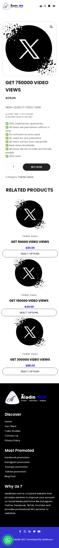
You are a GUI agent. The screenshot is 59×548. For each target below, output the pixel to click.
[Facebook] (20, 531)
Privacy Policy (12, 440)
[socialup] (26, 398)
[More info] (49, 6)
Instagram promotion (17, 462)
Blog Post (10, 476)
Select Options (30, 253)
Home (8, 421)
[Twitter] (34, 531)
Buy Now (36, 167)
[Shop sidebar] (41, 6)
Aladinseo (47, 539)
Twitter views (25, 177)
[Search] (45, 6)
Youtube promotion (16, 466)
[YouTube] (39, 531)
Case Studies (12, 431)
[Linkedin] (30, 531)
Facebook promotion (17, 457)
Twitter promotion (15, 471)
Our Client (10, 426)
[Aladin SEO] (13, 6)
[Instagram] (25, 531)
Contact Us (11, 435)
